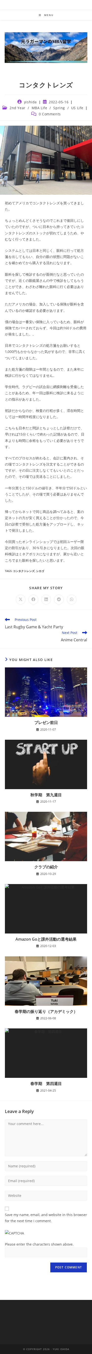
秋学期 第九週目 (46, 794)
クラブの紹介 (46, 867)
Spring (59, 107)
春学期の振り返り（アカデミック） (46, 1011)
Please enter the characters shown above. (39, 1244)
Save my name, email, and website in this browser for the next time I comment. (46, 1217)
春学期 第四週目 (46, 1083)
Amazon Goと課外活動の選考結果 (46, 939)
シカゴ (40, 571)
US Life (77, 107)
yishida (30, 102)
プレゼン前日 (46, 722)
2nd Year (18, 107)
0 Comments (50, 114)
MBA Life (39, 107)
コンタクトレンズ (24, 571)
